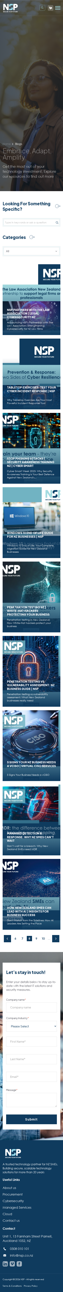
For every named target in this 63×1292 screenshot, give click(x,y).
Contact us (11, 1220)
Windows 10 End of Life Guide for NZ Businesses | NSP (30, 534)
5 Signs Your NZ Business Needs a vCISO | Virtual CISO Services (31, 764)
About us (9, 1188)
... (49, 938)
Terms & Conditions (12, 1286)
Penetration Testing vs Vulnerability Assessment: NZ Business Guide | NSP (31, 685)
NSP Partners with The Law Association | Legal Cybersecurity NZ (28, 313)
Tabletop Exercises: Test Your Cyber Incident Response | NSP (31, 389)
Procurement (13, 1194)
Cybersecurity (13, 1201)
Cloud (7, 1214)
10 (43, 938)
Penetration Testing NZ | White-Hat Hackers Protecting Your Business (28, 610)
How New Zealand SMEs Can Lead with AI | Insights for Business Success (29, 911)
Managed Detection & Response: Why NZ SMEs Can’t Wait (30, 837)
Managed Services (17, 1207)
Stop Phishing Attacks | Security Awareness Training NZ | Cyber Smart (30, 462)
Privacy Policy (30, 1286)
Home (7, 144)
